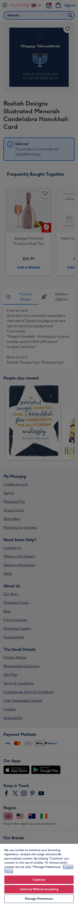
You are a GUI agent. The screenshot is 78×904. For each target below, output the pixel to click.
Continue (39, 879)
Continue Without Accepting (39, 889)
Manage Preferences (39, 898)
